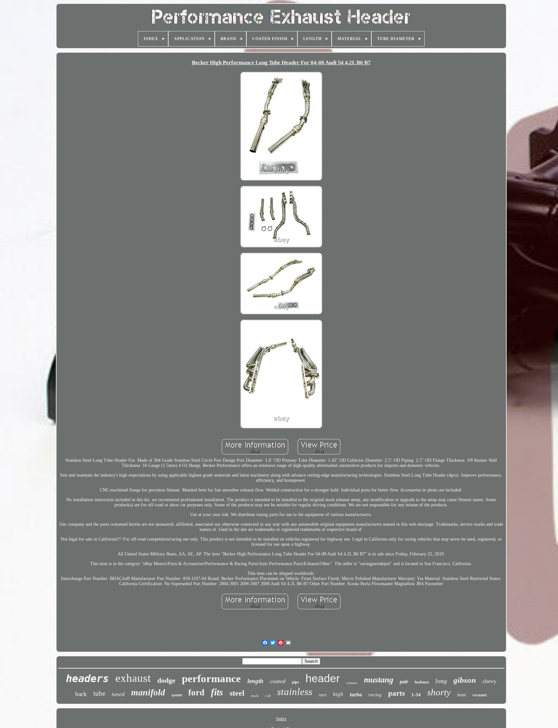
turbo (356, 694)
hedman (422, 682)
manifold (148, 692)
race (322, 694)
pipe (295, 682)
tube (99, 693)
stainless (294, 691)
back (81, 694)
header (322, 678)
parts (396, 693)
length (255, 681)
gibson (464, 680)
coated (277, 681)
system (176, 695)
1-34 (416, 694)
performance (211, 678)
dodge (166, 680)
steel (237, 693)
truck (254, 696)
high (338, 694)
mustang (378, 679)
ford (196, 692)
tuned (118, 694)
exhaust (133, 678)
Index (281, 718)
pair (404, 681)
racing (375, 694)
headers (87, 678)
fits (217, 692)
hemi (461, 694)
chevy (489, 681)
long (441, 680)
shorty (439, 692)
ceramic (479, 694)
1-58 (268, 696)
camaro (351, 683)
